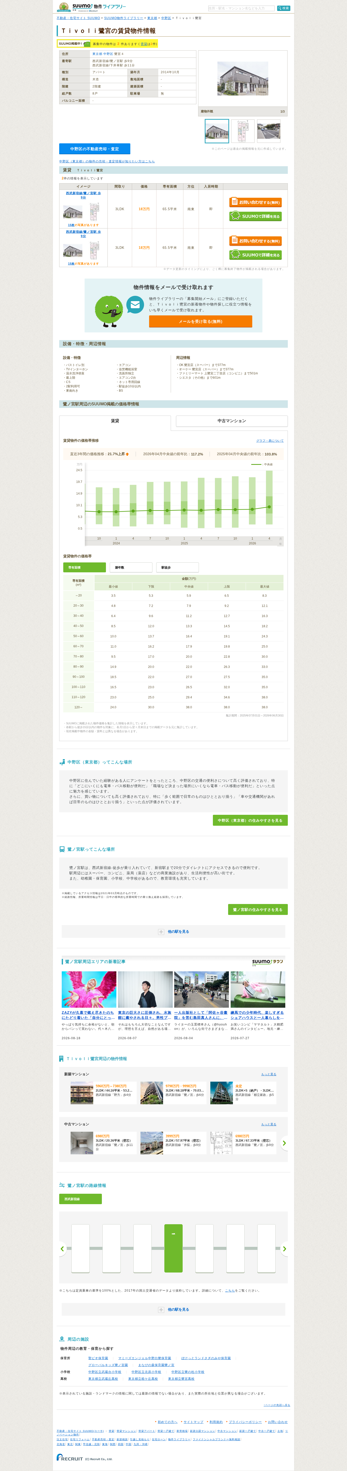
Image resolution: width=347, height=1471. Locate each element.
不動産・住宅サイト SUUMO (78, 18)
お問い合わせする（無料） (255, 202)
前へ (63, 1249)
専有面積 (74, 567)
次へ (284, 1249)
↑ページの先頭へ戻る (277, 1405)
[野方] (111, 1248)
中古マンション (227, 1431)
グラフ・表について (270, 440)
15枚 (71, 224)
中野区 (166, 18)
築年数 (119, 567)
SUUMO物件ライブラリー (123, 18)
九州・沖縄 (141, 1444)
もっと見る (268, 1074)
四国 (120, 1444)
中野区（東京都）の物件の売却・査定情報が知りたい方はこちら (107, 161)
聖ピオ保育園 (98, 1358)
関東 (78, 1444)
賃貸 (144, 44)
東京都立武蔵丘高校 (103, 1379)
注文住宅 (62, 1439)
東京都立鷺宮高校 (181, 1379)
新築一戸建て (247, 1431)
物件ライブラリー (179, 1439)
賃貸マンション (126, 1431)
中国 (128, 1444)
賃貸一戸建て (165, 1431)
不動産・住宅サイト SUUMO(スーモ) (80, 1431)
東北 (70, 1444)
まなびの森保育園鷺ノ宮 (156, 1365)
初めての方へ (168, 1422)
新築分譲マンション (202, 1431)
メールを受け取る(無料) (201, 321)
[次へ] (284, 1143)
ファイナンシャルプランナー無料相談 (216, 1439)
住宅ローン (159, 1439)
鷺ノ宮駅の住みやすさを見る (258, 910)
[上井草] (266, 1248)
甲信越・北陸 (91, 1444)
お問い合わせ (278, 1422)
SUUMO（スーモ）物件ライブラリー (91, 7)
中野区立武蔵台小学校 (104, 1372)
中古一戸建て (266, 1431)
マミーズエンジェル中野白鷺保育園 (144, 1358)
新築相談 (122, 1439)
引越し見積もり (140, 1439)
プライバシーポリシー (245, 1422)
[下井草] (204, 1248)
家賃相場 (182, 1431)
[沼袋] (80, 1248)
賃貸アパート (146, 1431)
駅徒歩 (166, 567)
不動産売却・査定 (103, 1439)
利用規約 (216, 1422)
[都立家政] (142, 1248)
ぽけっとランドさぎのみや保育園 (206, 1358)
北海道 (61, 1444)
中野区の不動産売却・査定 (94, 149)
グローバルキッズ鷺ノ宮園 (108, 1365)
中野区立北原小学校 (146, 1372)
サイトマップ (193, 1422)
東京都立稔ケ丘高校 (143, 1379)
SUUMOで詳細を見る (255, 215)
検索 (285, 8)
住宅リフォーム (80, 1439)
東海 (105, 1444)
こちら (230, 1290)
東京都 (152, 18)
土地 (280, 1431)
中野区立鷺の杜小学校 (187, 1372)
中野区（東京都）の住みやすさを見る (250, 820)
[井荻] (235, 1248)
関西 (113, 1444)
